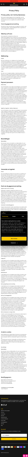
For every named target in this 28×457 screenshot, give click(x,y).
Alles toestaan (14, 238)
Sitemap (2, 423)
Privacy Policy (3, 420)
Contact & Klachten (4, 418)
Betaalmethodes (4, 417)
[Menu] (1, 4)
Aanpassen (13, 242)
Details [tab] (14, 216)
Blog (2, 425)
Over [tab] (23, 216)
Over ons (2, 412)
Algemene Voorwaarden (5, 410)
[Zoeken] (4, 4)
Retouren (2, 415)
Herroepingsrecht (4, 422)
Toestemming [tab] (5, 216)
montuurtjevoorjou (6, 452)
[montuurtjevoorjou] (14, 4)
